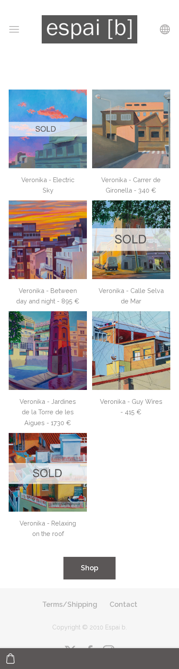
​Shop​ (89, 568)
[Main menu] (14, 29)
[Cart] (10, 658)
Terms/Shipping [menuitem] (69, 604)
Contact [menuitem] (123, 604)
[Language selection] (165, 29)
